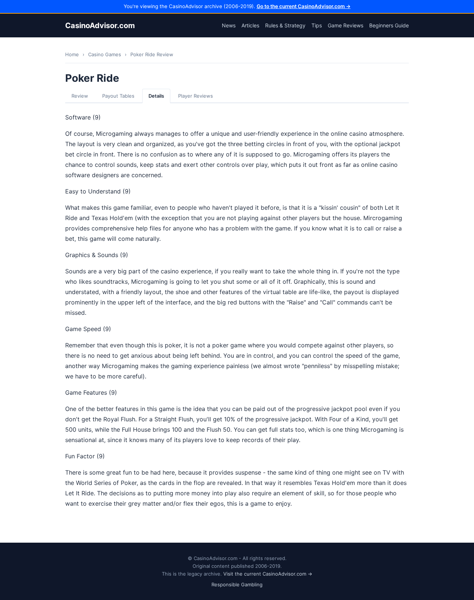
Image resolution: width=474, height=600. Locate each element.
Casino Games (104, 54)
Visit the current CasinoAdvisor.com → (267, 574)
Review (79, 96)
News (229, 25)
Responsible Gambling (237, 584)
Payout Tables (118, 96)
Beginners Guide (389, 25)
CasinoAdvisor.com (100, 25)
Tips (316, 25)
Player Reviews (195, 96)
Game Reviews (345, 25)
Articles (250, 25)
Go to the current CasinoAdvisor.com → (304, 6)
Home (72, 54)
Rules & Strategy (285, 25)
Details (156, 96)
